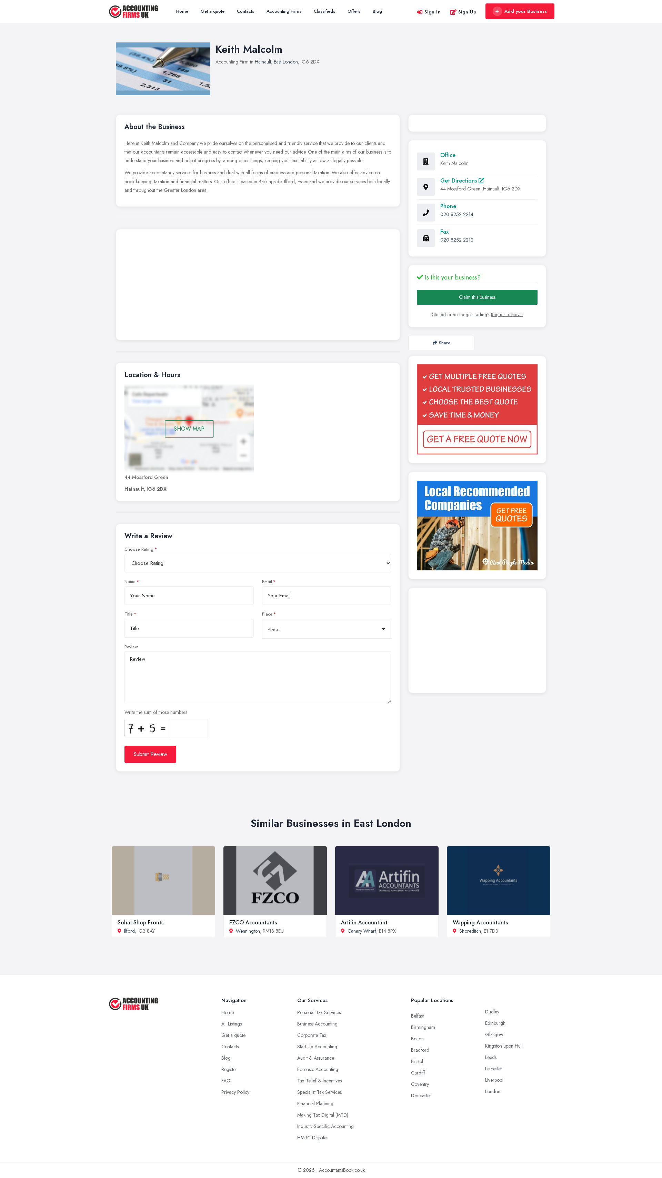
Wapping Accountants (480, 922)
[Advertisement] (257, 286)
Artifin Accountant (364, 922)
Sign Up (467, 12)
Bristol (417, 1061)
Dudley (492, 1011)
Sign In (432, 12)
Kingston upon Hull (504, 1045)
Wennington (248, 930)
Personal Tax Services (319, 1012)
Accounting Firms (284, 11)
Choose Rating (138, 549)
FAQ (226, 1080)
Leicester (493, 1068)
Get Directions (459, 181)
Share (444, 343)
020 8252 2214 (456, 214)
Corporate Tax (311, 1035)
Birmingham (423, 1027)
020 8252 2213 (456, 239)
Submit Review (150, 754)
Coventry (420, 1084)
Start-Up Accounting (317, 1046)
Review (131, 647)
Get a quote (212, 11)
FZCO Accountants (253, 922)
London (492, 1091)
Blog (377, 11)
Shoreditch (470, 930)
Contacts (245, 11)
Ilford (129, 930)
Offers (354, 11)
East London (286, 61)
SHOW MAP (189, 429)
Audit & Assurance (315, 1057)
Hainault (263, 61)
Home (182, 11)
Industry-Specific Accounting (325, 1126)
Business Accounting (317, 1023)
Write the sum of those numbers (155, 712)
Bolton (417, 1038)
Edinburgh (495, 1023)
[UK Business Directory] (477, 525)
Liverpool (494, 1080)
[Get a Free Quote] (477, 409)
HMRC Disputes (312, 1137)
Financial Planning (315, 1103)
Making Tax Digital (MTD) (322, 1114)
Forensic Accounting (317, 1069)
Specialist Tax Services (319, 1092)
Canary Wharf (362, 930)
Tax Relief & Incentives (319, 1080)
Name (130, 582)
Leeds (490, 1057)
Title (128, 614)
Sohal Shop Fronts (140, 922)
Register (229, 1069)
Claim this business (477, 297)
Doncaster (421, 1095)
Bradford (420, 1050)
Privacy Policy (235, 1092)
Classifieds (324, 11)
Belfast (417, 1015)
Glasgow (494, 1034)
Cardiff (418, 1072)
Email (267, 582)
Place (267, 614)
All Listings (231, 1023)
